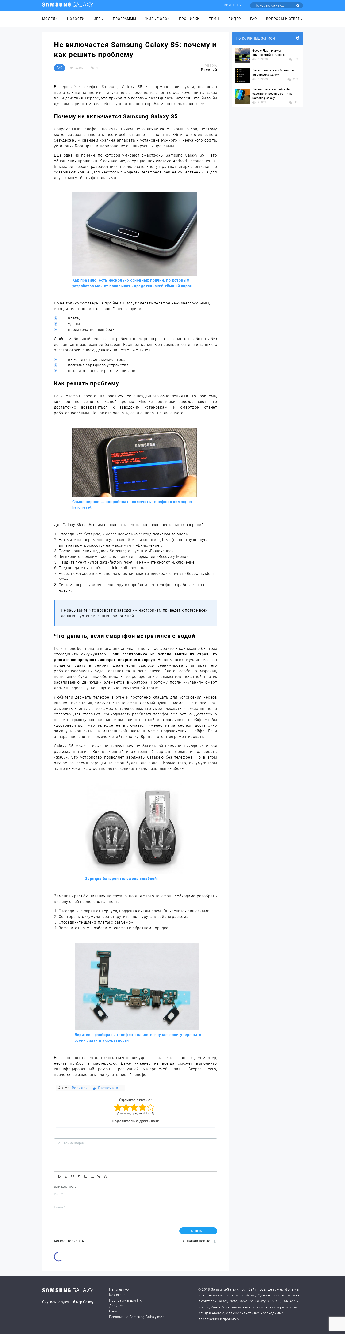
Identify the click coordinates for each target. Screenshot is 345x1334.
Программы (124, 19)
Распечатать (110, 1088)
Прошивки (189, 19)
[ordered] (85, 1176)
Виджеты (233, 5)
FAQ (253, 19)
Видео (235, 19)
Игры (99, 19)
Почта (59, 1207)
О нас (113, 1311)
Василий (80, 1088)
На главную (119, 1289)
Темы (214, 19)
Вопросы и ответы (284, 19)
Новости (75, 19)
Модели (50, 19)
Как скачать (119, 1294)
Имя (58, 1194)
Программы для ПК (125, 1300)
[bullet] (92, 1176)
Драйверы (117, 1306)
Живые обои (157, 19)
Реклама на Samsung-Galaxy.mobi (137, 1317)
